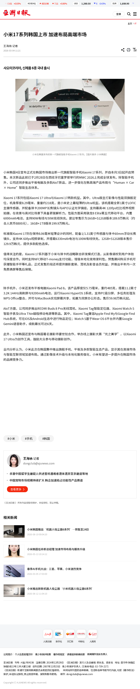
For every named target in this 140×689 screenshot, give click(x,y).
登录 (118, 14)
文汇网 (70, 641)
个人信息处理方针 (24, 654)
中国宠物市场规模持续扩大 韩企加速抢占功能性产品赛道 (46, 480)
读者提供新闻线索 (76, 654)
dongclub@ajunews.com (79, 674)
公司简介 (7, 654)
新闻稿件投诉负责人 (97, 654)
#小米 (11, 438)
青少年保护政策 (43, 654)
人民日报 (47, 641)
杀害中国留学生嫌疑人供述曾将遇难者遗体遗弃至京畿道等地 (49, 474)
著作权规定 (58, 654)
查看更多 (15, 489)
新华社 (59, 641)
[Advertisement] (70, 399)
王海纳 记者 (10, 45)
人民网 (92, 641)
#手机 (28, 438)
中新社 (81, 641)
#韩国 (46, 438)
